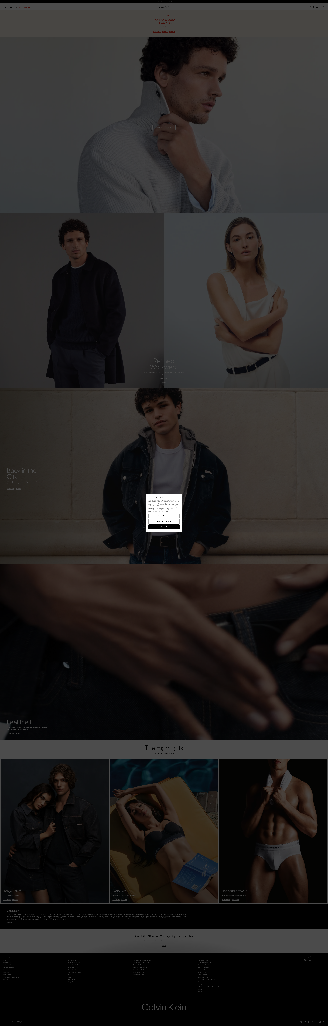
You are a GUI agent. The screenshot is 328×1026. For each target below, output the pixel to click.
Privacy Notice (165, 511)
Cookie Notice (154, 511)
